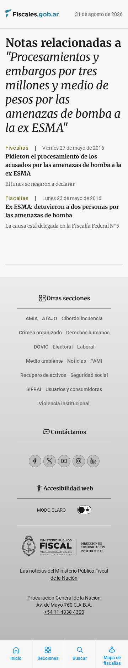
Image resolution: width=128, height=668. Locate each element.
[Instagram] (79, 461)
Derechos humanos (88, 332)
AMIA (32, 318)
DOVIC (41, 347)
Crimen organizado (40, 332)
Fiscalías (17, 148)
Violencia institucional (64, 403)
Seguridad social (89, 375)
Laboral (86, 347)
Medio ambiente (44, 361)
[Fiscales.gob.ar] (21, 14)
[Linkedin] (93, 461)
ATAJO (49, 318)
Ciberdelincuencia (82, 318)
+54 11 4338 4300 (64, 612)
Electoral (63, 347)
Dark (84, 511)
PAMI (96, 361)
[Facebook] (35, 461)
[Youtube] (64, 461)
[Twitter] (49, 461)
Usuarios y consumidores (74, 389)
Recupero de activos (43, 375)
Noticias (76, 361)
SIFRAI (33, 389)
